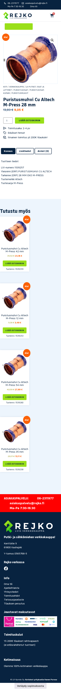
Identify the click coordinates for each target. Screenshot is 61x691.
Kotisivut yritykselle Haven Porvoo (41, 679)
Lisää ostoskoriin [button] (14, 263)
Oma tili (8, 583)
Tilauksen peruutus (14, 603)
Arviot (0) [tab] (43, 151)
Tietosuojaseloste (14, 599)
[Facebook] (6, 568)
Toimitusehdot (12, 595)
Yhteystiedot (11, 591)
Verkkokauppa (16, 86)
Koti (5, 86)
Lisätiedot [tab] (25, 151)
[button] (52, 40)
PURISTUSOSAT (21, 90)
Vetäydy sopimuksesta (30, 685)
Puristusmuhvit (20, 93)
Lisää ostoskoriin (29, 120)
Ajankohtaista (11, 587)
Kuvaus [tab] (8, 151)
